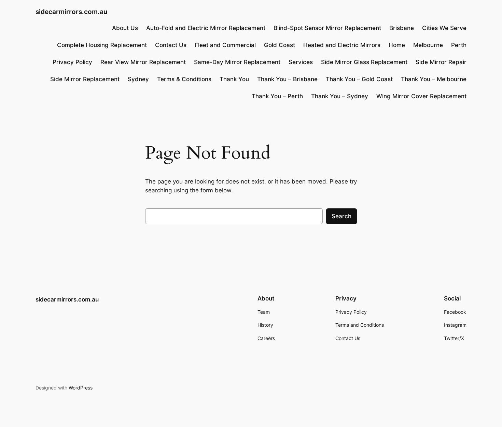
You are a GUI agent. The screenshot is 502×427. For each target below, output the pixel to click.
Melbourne (428, 45)
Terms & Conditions (184, 79)
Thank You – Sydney (339, 96)
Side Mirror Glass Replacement (364, 62)
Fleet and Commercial (225, 45)
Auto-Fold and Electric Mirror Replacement (205, 28)
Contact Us (170, 45)
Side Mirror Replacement (85, 79)
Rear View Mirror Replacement (143, 62)
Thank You (234, 79)
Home (397, 45)
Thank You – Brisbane (287, 79)
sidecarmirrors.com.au (72, 12)
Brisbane (401, 28)
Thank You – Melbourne (433, 79)
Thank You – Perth (277, 96)
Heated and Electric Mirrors (341, 45)
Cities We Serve (444, 28)
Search (341, 216)
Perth (458, 45)
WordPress (81, 388)
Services (301, 62)
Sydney (138, 79)
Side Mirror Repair (441, 62)
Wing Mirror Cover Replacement (421, 96)
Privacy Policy (72, 62)
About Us (125, 28)
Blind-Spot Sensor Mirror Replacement (327, 28)
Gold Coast (279, 45)
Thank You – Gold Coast (359, 79)
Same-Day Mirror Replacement (237, 62)
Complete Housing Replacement (102, 45)
